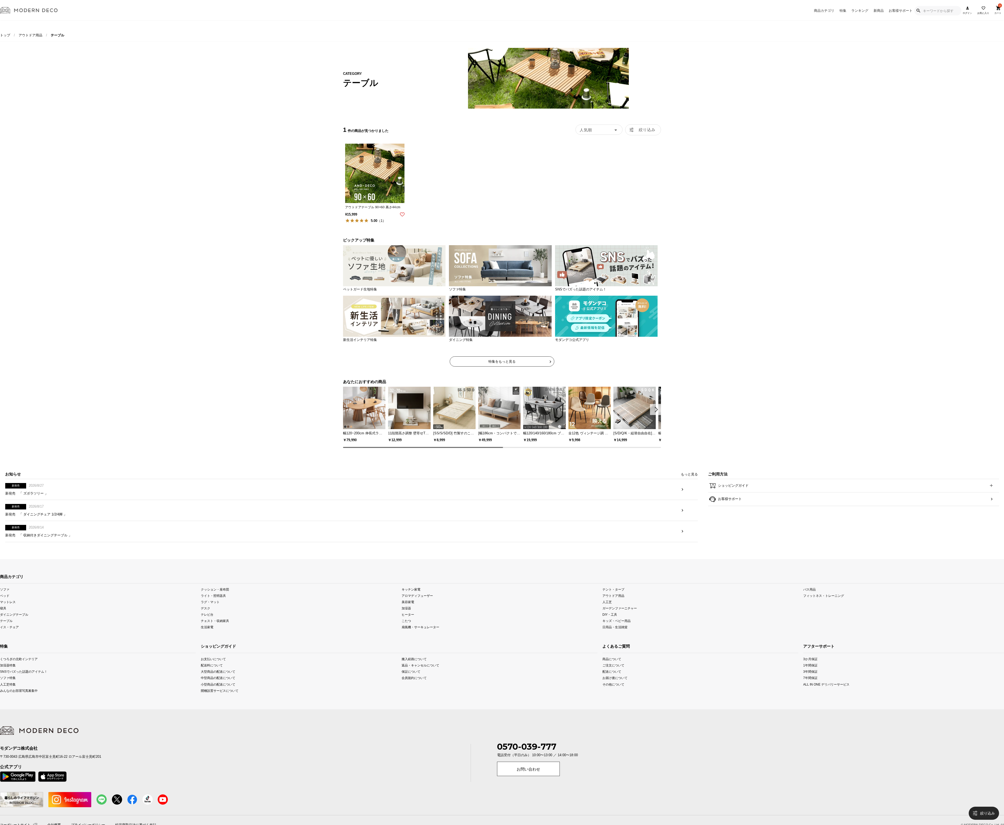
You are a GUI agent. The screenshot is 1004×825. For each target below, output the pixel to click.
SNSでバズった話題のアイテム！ (19, 679)
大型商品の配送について (218, 679)
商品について (611, 667)
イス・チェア (9, 635)
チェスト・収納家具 (215, 629)
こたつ (406, 629)
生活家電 (207, 635)
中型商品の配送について (218, 686)
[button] (655, 409)
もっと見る (689, 483)
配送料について (212, 673)
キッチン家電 (411, 597)
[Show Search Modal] (918, 10)
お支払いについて (213, 667)
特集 (843, 11)
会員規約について (414, 686)
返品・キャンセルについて (420, 673)
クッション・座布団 (215, 597)
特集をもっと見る (502, 361)
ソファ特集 (8, 686)
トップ (5, 35)
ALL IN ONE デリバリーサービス (823, 692)
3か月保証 (810, 667)
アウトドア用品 (30, 35)
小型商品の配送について (218, 692)
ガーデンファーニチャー (619, 616)
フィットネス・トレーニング (823, 604)
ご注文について (613, 673)
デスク (205, 616)
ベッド (4, 604)
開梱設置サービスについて (219, 698)
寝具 (3, 616)
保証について (411, 679)
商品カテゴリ (824, 11)
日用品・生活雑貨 (615, 635)
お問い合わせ (528, 778)
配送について (611, 679)
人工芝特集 (8, 692)
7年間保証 (810, 686)
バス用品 (809, 597)
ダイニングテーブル (14, 622)
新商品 (879, 11)
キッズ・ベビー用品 (616, 629)
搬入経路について (414, 667)
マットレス (8, 610)
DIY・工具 (609, 622)
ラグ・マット (210, 610)
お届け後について (615, 686)
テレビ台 (207, 622)
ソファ (4, 597)
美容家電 (408, 610)
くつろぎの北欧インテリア (19, 667)
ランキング (859, 11)
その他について (613, 692)
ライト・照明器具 (213, 604)
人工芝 (607, 610)
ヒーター (408, 622)
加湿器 (406, 616)
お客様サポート (900, 11)
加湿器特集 (8, 673)
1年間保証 (810, 673)
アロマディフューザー (417, 604)
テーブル (6, 629)
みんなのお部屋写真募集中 (19, 698)
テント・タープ (613, 597)
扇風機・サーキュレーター (420, 635)
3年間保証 (810, 679)
